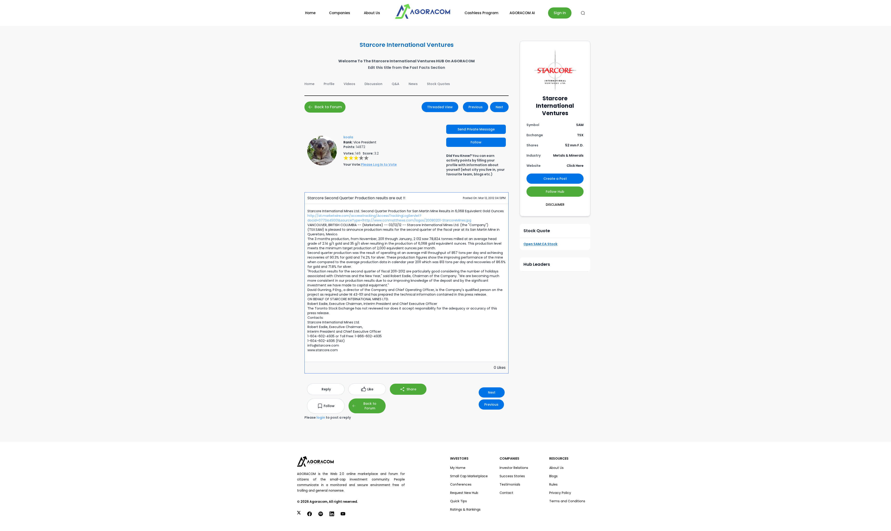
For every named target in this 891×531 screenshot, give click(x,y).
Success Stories (512, 476)
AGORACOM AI (522, 12)
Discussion (373, 84)
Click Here (575, 165)
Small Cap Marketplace (469, 476)
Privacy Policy (560, 492)
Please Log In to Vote (379, 164)
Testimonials (510, 484)
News (413, 84)
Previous (475, 107)
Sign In (560, 13)
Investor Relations (514, 467)
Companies (339, 12)
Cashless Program (481, 12)
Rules (553, 484)
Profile (329, 84)
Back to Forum (328, 107)
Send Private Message (476, 129)
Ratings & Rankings (465, 509)
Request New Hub (464, 492)
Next (499, 107)
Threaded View (440, 107)
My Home (457, 467)
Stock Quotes (438, 84)
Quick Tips (458, 501)
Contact (506, 492)
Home (310, 12)
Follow (476, 142)
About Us (372, 12)
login (320, 417)
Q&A (395, 84)
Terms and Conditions (567, 501)
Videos (349, 84)
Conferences (460, 484)
